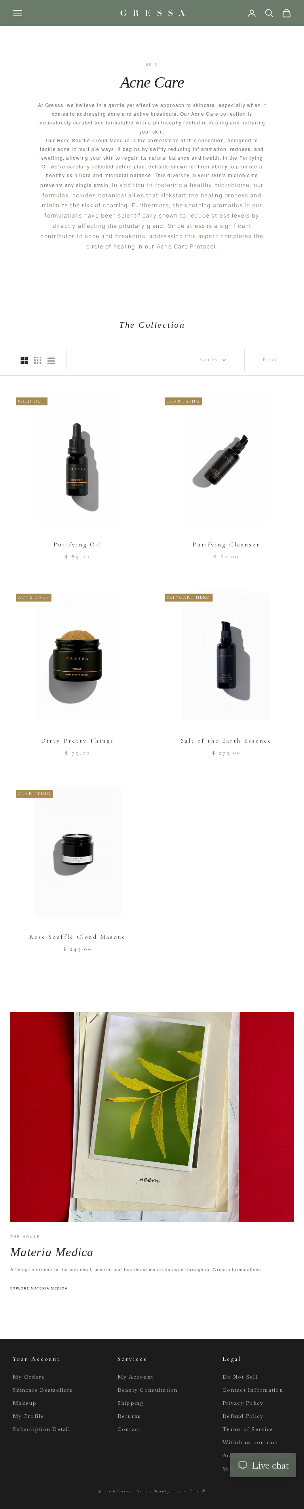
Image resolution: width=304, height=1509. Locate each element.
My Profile (28, 1415)
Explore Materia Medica (39, 1288)
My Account (136, 1376)
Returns (129, 1415)
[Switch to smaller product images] (37, 360)
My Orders (28, 1376)
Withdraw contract (250, 1442)
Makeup (25, 1402)
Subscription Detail (41, 1429)
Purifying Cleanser (226, 544)
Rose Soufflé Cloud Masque (77, 936)
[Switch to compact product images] (51, 360)
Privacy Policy (243, 1402)
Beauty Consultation (148, 1389)
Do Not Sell (239, 1376)
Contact (129, 1429)
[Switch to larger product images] (24, 360)
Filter (270, 359)
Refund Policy (242, 1415)
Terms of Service (247, 1429)
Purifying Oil (77, 544)
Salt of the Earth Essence (226, 740)
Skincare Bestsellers (42, 1389)
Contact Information (252, 1389)
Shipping (131, 1402)
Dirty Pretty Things (77, 740)
